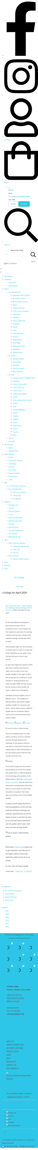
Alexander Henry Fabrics (21, 295)
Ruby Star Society (19, 346)
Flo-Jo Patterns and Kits (13, 891)
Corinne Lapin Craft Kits (16, 486)
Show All (11, 441)
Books (10, 448)
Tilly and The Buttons (16, 530)
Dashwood (16, 314)
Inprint (15, 327)
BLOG (8, 1058)
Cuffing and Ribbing (19, 394)
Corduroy (16, 381)
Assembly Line (13, 505)
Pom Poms (12, 470)
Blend (15, 305)
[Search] (33, 254)
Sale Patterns (13, 286)
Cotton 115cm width (20, 384)
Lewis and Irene (18, 333)
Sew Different (13, 527)
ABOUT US (10, 1041)
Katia (14, 330)
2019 (7, 917)
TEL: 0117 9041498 (13, 1011)
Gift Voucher (8, 444)
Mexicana (16, 365)
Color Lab (16, 549)
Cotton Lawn (17, 390)
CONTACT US (11, 1065)
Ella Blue (16, 317)
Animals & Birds (18, 359)
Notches (11, 524)
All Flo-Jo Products (19, 492)
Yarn (5, 540)
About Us (7, 565)
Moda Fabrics (17, 340)
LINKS (8, 1055)
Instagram (18, 847)
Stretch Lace (12, 476)
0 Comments (28, 871)
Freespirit (16, 324)
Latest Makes (9, 894)
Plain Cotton (17, 425)
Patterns (7, 502)
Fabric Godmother (19, 321)
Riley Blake (16, 343)
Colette (11, 508)
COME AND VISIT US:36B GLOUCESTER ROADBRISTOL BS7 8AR (15, 998)
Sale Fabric (12, 282)
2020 (7, 914)
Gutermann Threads (15, 460)
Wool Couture (13, 556)
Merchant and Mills (15, 521)
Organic (15, 419)
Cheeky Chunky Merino (21, 559)
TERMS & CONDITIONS (15, 1045)
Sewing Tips (19, 871)
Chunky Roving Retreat (21, 546)
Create (32, 1146)
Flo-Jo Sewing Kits (15, 489)
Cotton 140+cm (18, 387)
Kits (5, 483)
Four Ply (16, 552)
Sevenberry (17, 349)
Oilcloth (15, 416)
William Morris (18, 352)
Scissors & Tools (14, 473)
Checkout (24, 204)
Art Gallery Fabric (19, 298)
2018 (7, 920)
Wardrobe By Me (14, 537)
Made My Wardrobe (15, 518)
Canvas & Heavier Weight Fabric (24, 378)
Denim (15, 397)
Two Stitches (13, 533)
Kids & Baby (17, 362)
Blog (6, 562)
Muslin (15, 413)
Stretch (15, 429)
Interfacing (12, 464)
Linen (14, 406)
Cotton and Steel (18, 308)
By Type (11, 375)
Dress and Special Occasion (22, 400)
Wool (15, 435)
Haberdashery (9, 454)
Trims (10, 479)
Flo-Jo (10, 514)
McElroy (16, 336)
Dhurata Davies (14, 511)
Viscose (15, 432)
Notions (11, 467)
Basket (13, 204)
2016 (7, 927)
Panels (15, 422)
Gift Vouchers (13, 451)
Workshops (8, 276)
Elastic (10, 457)
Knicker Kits (17, 495)
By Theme (11, 356)
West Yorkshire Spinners (17, 543)
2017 (7, 924)
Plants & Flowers (19, 368)
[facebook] (21, 55)
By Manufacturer (14, 292)
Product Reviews (10, 897)
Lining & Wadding (19, 410)
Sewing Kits (17, 498)
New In (10, 438)
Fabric (6, 289)
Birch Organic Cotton (20, 301)
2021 (7, 911)
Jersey (15, 403)
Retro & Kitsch (18, 371)
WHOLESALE (11, 1062)
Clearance (7, 279)
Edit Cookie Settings (10, 1146)
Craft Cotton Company (21, 311)
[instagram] (21, 95)
